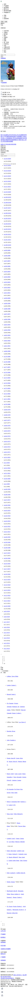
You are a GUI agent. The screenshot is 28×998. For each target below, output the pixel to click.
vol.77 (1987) (7, 367)
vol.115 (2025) (7, 165)
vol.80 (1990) (7, 351)
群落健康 (19, 138)
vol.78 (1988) (7, 361)
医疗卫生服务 (4, 135)
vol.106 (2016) (7, 213)
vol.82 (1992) (7, 340)
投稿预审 (4, 82)
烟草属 (2, 139)
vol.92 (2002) (7, 287)
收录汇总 (3, 144)
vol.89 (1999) (7, 303)
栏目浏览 (8, 144)
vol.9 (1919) (7, 611)
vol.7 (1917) (7, 622)
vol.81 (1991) (7, 346)
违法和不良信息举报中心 (7, 978)
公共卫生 (18, 135)
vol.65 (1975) (7, 430)
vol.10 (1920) (7, 606)
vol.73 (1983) (7, 388)
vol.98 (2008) (7, 255)
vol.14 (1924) (7, 584)
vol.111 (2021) (7, 186)
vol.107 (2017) (7, 207)
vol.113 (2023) (7, 176)
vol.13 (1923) (7, 590)
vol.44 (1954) (7, 515)
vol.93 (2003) (7, 282)
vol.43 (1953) (7, 521)
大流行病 (24, 138)
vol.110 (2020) (7, 192)
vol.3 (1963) (7, 462)
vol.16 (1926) (7, 574)
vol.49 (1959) (7, 489)
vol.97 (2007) (7, 261)
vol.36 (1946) (7, 558)
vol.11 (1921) (7, 600)
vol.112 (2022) (7, 181)
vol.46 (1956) (7, 505)
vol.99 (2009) (7, 250)
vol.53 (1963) (7, 457)
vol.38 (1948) (7, 547)
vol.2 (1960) (7, 484)
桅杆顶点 (21, 139)
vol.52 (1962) (7, 468)
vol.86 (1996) (7, 319)
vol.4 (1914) (7, 638)
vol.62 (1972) (7, 446)
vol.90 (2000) (7, 298)
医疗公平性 (4, 136)
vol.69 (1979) (7, 409)
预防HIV (16, 139)
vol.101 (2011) (7, 239)
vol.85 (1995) (7, 324)
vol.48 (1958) (7, 494)
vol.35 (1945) (7, 563)
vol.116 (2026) (7, 158)
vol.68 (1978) (7, 415)
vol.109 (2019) (7, 197)
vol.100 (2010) (7, 245)
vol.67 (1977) (7, 420)
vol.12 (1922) (7, 595)
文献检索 (3, 58)
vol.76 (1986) (7, 372)
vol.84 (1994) (7, 330)
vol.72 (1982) (7, 393)
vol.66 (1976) (7, 425)
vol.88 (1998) (7, 308)
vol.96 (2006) (7, 266)
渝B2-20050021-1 (17, 975)
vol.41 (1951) (7, 531)
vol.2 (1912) (7, 648)
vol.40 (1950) (7, 537)
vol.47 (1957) (7, 500)
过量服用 (6, 139)
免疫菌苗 (10, 141)
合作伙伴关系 (12, 135)
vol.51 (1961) (7, 473)
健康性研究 (24, 135)
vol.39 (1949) (7, 542)
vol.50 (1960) (7, 478)
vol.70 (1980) (7, 404)
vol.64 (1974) (7, 436)
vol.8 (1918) (7, 616)
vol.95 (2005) (7, 271)
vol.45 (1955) (7, 510)
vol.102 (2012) (7, 234)
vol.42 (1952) (7, 526)
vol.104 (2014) (7, 223)
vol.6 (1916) (7, 627)
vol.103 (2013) (7, 229)
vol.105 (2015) (7, 218)
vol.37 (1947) (7, 553)
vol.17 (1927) (7, 569)
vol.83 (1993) (7, 335)
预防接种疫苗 (10, 136)
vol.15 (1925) (7, 579)
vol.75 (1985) (7, 377)
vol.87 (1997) (7, 314)
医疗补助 (16, 136)
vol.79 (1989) (7, 356)
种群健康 (11, 139)
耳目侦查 (5, 141)
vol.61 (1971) (7, 452)
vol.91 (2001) (7, 292)
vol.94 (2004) (7, 277)
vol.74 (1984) (7, 383)
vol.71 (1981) (7, 399)
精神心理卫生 (13, 138)
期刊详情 (13, 144)
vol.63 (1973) (7, 441)
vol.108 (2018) (7, 202)
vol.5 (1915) (7, 632)
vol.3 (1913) (7, 643)
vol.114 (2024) (7, 170)
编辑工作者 (22, 136)
